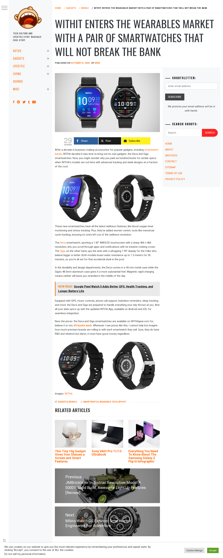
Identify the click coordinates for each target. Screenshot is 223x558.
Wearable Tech (108, 402)
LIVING (17, 74)
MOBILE (73, 402)
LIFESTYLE (19, 66)
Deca (63, 242)
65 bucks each (83, 325)
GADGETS (18, 58)
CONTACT (171, 161)
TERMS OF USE (173, 173)
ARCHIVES (171, 155)
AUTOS (17, 51)
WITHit (68, 393)
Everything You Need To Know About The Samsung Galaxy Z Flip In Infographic (143, 456)
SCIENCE (18, 81)
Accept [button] (213, 550)
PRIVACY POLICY (175, 179)
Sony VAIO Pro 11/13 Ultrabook (106, 452)
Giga (62, 251)
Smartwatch (91, 402)
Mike (97, 63)
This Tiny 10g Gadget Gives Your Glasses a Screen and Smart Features (70, 456)
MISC (16, 89)
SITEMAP (170, 167)
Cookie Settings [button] (194, 550)
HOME (168, 143)
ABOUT (169, 149)
